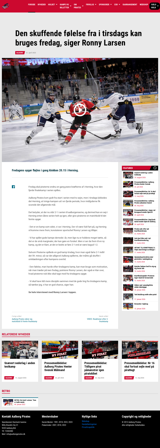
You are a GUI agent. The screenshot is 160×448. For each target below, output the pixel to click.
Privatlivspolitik (88, 427)
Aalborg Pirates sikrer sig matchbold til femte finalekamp (24, 320)
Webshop (85, 421)
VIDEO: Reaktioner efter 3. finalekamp (97, 320)
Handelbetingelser (89, 424)
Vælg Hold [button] (153, 6)
